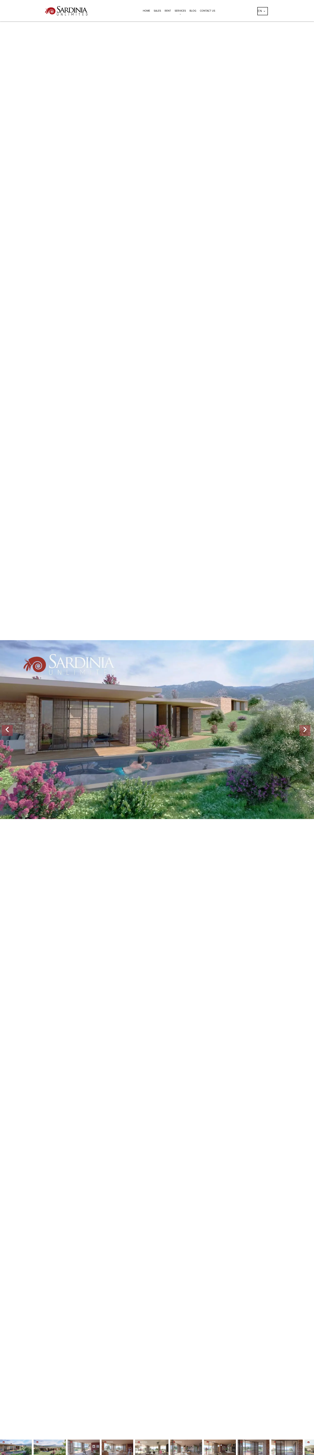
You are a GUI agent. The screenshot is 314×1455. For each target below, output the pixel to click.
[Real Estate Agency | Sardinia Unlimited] (66, 19)
